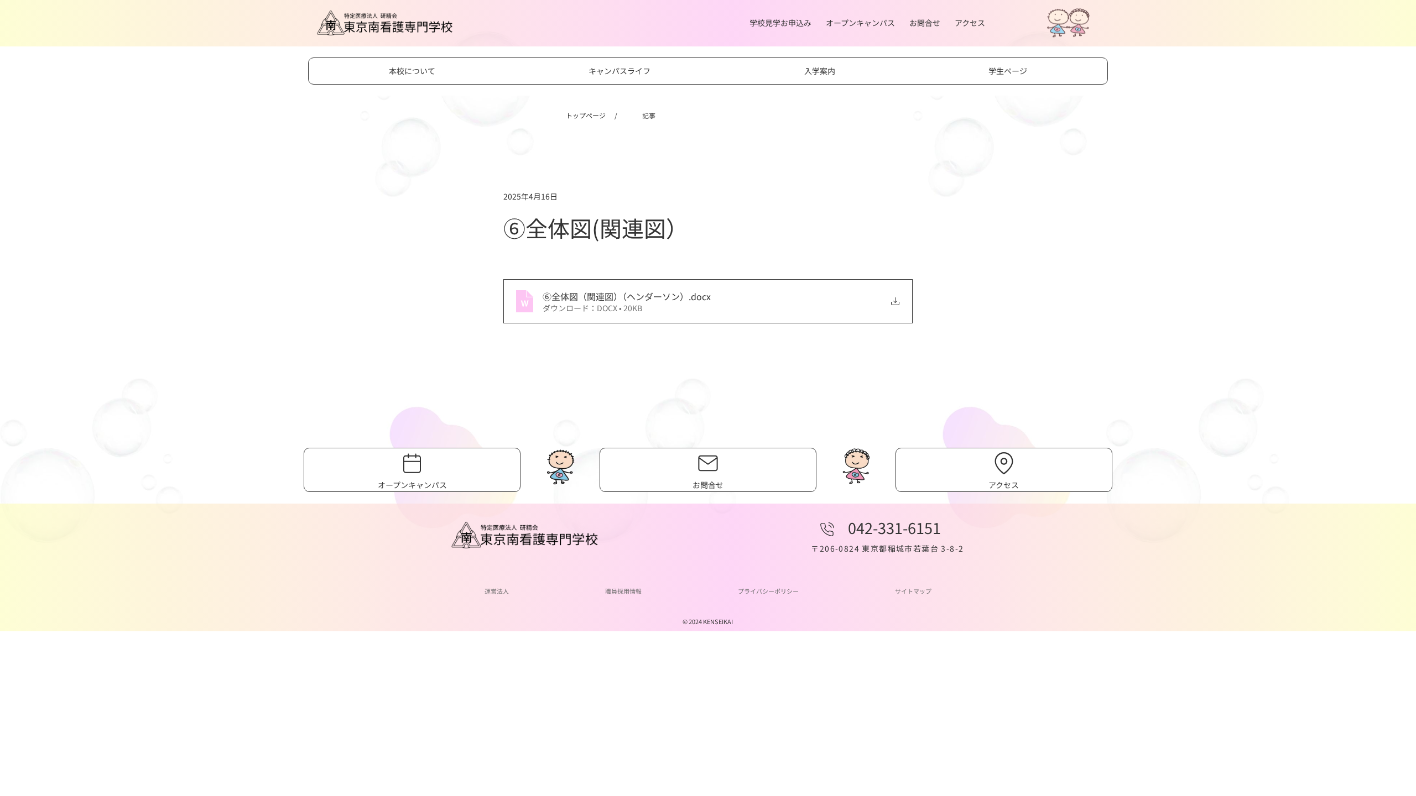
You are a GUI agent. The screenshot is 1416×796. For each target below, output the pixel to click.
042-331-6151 (894, 527)
